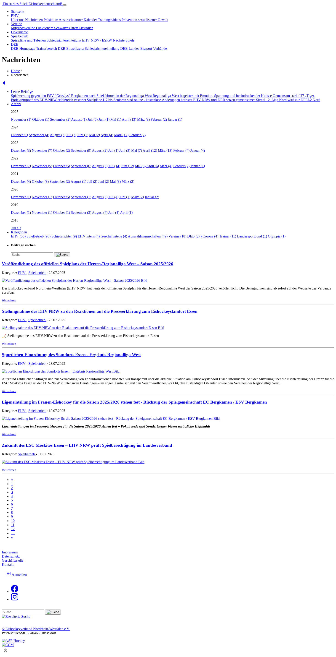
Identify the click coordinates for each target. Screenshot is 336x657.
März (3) (143, 119)
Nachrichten (34, 20)
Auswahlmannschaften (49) (148, 236)
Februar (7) (181, 166)
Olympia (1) (276, 236)
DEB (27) (195, 236)
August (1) (79, 119)
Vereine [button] (16, 24)
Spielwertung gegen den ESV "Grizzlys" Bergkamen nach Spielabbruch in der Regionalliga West (82, 96)
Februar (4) (181, 150)
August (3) (57, 135)
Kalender (91, 20)
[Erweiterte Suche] (16, 616)
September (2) (60, 119)
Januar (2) (152, 197)
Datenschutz (11, 556)
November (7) (42, 150)
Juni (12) (127, 166)
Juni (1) (104, 119)
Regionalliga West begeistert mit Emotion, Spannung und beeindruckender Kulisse (213, 96)
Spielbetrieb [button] (19, 36)
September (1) (81, 197)
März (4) (166, 166)
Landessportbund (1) (252, 236)
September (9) (81, 150)
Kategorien (19, 232)
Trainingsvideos (110, 20)
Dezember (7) (21, 166)
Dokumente (19, 32)
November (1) (21, 119)
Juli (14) (114, 166)
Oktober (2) (61, 150)
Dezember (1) (21, 197)
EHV (22, 273)
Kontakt (7, 564)
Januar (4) (197, 150)
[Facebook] (14, 591)
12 (13, 529)
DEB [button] (15, 44)
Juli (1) (113, 150)
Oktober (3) (40, 181)
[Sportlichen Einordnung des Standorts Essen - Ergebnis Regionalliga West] (61, 371)
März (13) (165, 150)
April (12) (150, 150)
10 (13, 521)
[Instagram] (14, 599)
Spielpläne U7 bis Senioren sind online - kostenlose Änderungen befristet (140, 100)
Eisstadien (86, 28)
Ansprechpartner (71, 20)
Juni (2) (103, 181)
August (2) (99, 150)
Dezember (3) (21, 150)
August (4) (99, 212)
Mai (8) (140, 166)
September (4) (39, 135)
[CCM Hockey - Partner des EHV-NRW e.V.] (8, 645)
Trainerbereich (47, 48)
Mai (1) (115, 119)
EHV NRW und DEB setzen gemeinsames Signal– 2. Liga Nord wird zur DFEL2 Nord (256, 100)
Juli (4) (113, 197)
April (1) (126, 212)
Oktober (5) (61, 166)
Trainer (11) (228, 236)
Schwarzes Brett (66, 28)
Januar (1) (175, 119)
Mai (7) (136, 150)
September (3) (81, 212)
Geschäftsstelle (12, 560)
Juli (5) (93, 119)
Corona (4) (211, 236)
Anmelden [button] (19, 574)
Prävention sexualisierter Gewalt (145, 20)
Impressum (10, 552)
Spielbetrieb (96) (39, 236)
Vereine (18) (177, 236)
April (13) (129, 119)
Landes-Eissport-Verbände (148, 48)
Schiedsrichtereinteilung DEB (107, 48)
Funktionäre (45, 28)
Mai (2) (94, 135)
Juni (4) (113, 212)
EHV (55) (19, 236)
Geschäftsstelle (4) (114, 236)
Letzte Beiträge (22, 92)
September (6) (81, 166)
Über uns (18, 20)
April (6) (152, 166)
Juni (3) (124, 150)
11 (12, 525)
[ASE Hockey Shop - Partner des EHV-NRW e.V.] (13, 641)
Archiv (16, 104)
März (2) (128, 181)
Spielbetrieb (37, 273)
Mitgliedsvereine (23, 28)
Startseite (17, 11)
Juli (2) (92, 181)
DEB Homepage (23, 48)
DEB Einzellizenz (71, 48)
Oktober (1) (40, 119)
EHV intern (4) (89, 236)
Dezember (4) (21, 181)
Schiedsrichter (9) (64, 236)
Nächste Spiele (123, 40)
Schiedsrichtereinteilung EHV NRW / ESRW (80, 40)
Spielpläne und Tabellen (29, 40)
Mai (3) (115, 181)
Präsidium (51, 20)
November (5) (42, 166)
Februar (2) (159, 119)
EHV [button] (15, 16)
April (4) (107, 135)
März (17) (121, 135)
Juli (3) (71, 135)
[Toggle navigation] (65, 5)
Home (15, 71)
